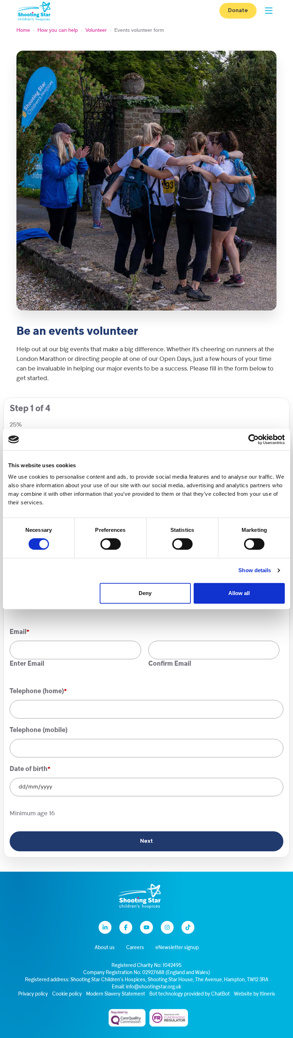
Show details (254, 570)
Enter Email (27, 664)
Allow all (239, 593)
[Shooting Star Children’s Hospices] (33, 11)
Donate (238, 10)
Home (23, 30)
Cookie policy (67, 994)
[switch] (110, 544)
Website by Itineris (254, 994)
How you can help (58, 30)
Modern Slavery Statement (115, 994)
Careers (135, 948)
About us (105, 948)
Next (146, 841)
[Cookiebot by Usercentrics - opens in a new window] (253, 439)
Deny (145, 593)
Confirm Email (169, 664)
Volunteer (96, 30)
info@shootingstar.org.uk (153, 987)
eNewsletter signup (177, 948)
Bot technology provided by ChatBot (189, 994)
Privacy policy (33, 994)
